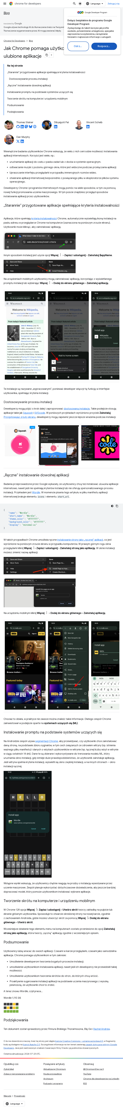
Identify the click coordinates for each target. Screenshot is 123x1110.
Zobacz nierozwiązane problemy (19, 1074)
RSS (85, 1083)
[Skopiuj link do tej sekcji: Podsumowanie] (32, 942)
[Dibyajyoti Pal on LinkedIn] (55, 127)
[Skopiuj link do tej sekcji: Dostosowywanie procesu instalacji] (55, 402)
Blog (7, 13)
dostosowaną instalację (77, 408)
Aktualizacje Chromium (54, 1069)
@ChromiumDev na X (93, 1069)
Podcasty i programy (53, 1083)
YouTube (87, 1074)
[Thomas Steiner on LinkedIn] (22, 127)
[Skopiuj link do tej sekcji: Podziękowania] (31, 1020)
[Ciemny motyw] (112, 506)
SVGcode (39, 412)
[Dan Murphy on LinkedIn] (22, 142)
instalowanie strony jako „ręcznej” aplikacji (80, 539)
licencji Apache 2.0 (31, 1044)
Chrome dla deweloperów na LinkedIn (101, 1078)
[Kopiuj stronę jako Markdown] (47, 55)
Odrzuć (78, 46)
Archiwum (48, 1078)
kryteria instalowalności (44, 218)
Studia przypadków (52, 1074)
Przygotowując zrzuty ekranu (20, 417)
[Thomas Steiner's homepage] (34, 127)
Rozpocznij (104, 46)
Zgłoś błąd (9, 1069)
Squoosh (28, 412)
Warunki (7, 1096)
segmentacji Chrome (46, 741)
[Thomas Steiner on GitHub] (18, 127)
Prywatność (19, 1096)
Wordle (36, 492)
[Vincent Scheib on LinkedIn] (88, 127)
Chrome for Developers (14, 41)
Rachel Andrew (101, 1029)
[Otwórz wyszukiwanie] (74, 3)
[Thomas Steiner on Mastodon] (26, 127)
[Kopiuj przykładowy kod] (117, 506)
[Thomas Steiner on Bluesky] (30, 127)
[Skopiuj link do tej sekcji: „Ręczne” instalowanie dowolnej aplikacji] (72, 475)
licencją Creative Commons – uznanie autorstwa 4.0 (79, 1041)
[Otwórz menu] (5, 3)
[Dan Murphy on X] (18, 142)
